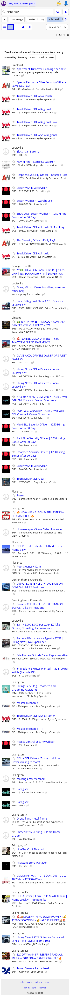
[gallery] (23, 27)
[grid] (17, 27)
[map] (29, 27)
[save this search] (66, 12)
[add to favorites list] (14, 69)
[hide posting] (23, 75)
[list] (4, 27)
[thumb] (10, 27)
